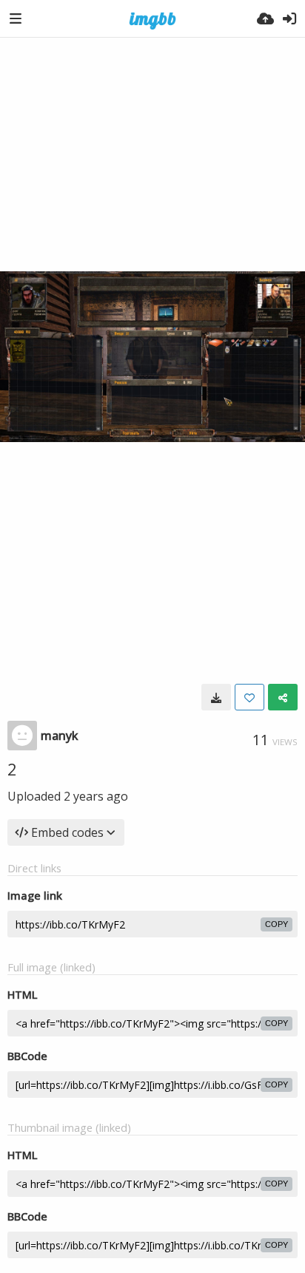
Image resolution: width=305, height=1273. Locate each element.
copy (276, 924)
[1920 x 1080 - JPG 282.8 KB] (216, 697)
